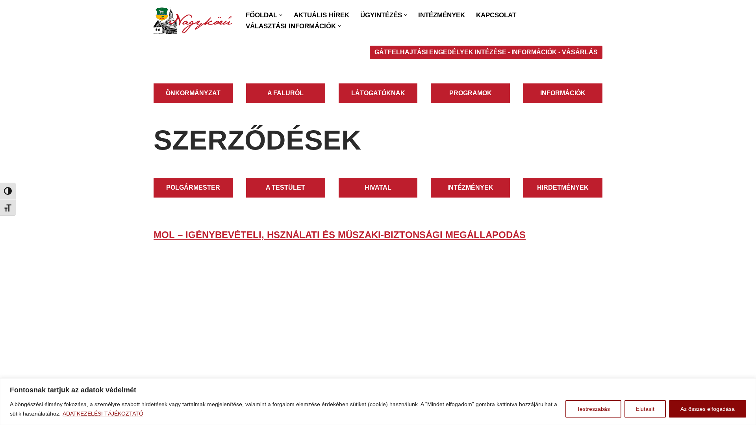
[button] (281, 15)
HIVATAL (378, 187)
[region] (378, 401)
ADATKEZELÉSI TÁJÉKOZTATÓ (103, 413)
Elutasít (645, 409)
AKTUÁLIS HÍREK (321, 15)
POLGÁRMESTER (193, 187)
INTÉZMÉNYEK (441, 15)
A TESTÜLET (285, 187)
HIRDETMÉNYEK (563, 187)
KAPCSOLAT (496, 15)
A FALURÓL (285, 93)
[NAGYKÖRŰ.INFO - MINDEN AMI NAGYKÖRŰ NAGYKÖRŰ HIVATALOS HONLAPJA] (193, 20)
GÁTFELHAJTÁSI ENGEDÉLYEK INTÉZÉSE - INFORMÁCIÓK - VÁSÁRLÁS (486, 52)
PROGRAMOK (470, 93)
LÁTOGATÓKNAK (378, 93)
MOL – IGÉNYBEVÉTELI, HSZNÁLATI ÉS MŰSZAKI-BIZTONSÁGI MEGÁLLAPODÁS (340, 234)
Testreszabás (593, 409)
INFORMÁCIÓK (563, 93)
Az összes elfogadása (707, 409)
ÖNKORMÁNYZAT (193, 93)
